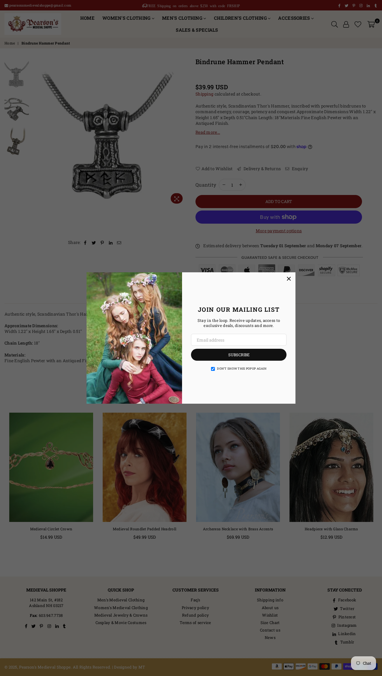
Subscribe (238, 354)
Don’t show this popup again (242, 369)
